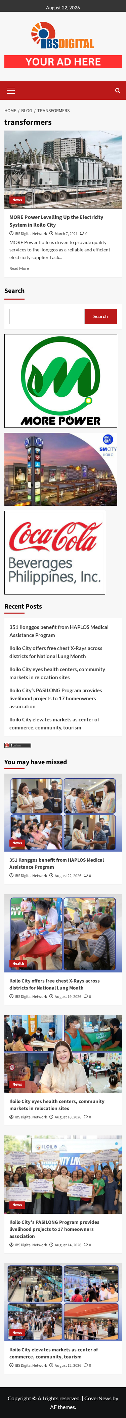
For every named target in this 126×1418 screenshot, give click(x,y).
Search (14, 291)
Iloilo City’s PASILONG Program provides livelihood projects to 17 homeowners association (55, 698)
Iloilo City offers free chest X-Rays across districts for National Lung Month (55, 652)
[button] (11, 89)
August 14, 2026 (68, 1245)
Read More (19, 268)
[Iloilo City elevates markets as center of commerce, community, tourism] (63, 1302)
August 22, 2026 (68, 876)
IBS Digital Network (31, 234)
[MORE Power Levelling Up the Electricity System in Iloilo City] (63, 170)
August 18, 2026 (68, 1117)
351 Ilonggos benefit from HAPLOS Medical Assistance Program (59, 631)
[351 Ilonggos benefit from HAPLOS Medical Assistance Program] (63, 813)
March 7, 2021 (66, 234)
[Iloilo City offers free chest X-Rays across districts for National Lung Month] (63, 933)
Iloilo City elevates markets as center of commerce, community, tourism (54, 723)
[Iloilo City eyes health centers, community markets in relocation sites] (63, 1054)
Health (18, 963)
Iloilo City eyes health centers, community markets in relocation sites (57, 673)
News (17, 200)
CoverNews (98, 1398)
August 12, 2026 (68, 1365)
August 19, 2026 (68, 997)
